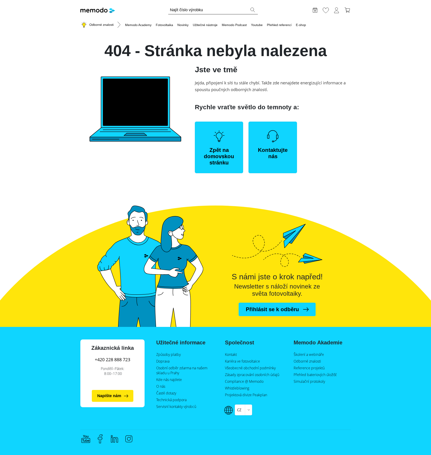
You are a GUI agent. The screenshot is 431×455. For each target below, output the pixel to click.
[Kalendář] (315, 9)
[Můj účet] (336, 9)
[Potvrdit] (252, 9)
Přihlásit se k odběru (272, 309)
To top (416, 443)
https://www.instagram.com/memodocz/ (128, 438)
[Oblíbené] (325, 9)
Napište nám (109, 396)
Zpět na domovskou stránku (219, 156)
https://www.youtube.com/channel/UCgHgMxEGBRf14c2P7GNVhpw (85, 438)
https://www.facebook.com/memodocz (100, 438)
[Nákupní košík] (347, 9)
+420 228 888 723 (112, 360)
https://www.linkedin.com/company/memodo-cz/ (114, 438)
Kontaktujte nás (273, 153)
